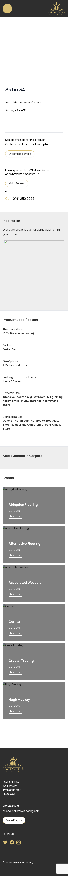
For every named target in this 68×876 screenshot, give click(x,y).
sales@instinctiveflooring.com (21, 811)
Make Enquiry (17, 183)
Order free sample (20, 154)
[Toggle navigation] (7, 8)
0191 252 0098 (23, 198)
